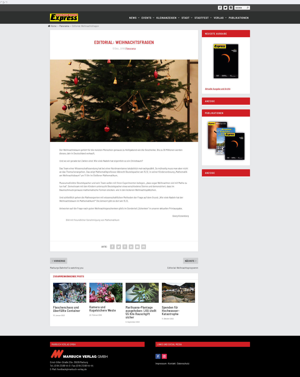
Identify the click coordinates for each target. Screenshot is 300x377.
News (133, 17)
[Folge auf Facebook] (157, 356)
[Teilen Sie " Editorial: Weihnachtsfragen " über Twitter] (118, 247)
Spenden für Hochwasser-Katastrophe (171, 310)
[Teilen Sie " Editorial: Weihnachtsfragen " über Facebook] (112, 247)
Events (146, 17)
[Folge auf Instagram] (164, 356)
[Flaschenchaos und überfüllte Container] (69, 293)
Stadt (186, 17)
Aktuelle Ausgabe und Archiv (217, 89)
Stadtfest (202, 17)
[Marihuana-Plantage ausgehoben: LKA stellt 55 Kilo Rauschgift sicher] (142, 293)
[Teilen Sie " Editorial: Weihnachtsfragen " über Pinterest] (125, 247)
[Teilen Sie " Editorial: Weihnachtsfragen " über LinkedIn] (131, 247)
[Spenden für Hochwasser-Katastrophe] (178, 293)
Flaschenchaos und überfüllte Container (66, 308)
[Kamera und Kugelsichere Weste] (105, 292)
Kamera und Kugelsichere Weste (102, 308)
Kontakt (172, 363)
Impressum (161, 363)
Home (53, 25)
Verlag (219, 17)
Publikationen (239, 17)
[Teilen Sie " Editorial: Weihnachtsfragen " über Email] (137, 247)
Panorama (64, 25)
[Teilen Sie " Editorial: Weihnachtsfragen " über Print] (143, 247)
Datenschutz (183, 363)
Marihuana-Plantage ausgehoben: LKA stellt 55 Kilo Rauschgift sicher (141, 312)
